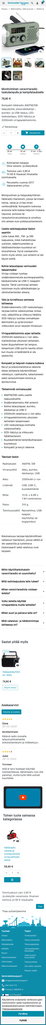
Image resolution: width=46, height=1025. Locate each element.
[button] (32, 3)
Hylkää (23, 1020)
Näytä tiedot (10, 687)
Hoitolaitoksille (7, 944)
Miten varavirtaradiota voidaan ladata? (19, 591)
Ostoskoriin (32, 132)
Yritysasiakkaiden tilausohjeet (32, 949)
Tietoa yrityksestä (32, 940)
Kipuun (4, 953)
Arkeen (4, 935)
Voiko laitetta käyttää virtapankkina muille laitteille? (19, 603)
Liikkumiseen (7, 961)
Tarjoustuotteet (31, 962)
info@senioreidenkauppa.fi (16, 980)
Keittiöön (5, 948)
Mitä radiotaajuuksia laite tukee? (20, 581)
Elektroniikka (7, 940)
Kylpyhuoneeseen (9, 957)
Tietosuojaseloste (32, 944)
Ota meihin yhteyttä (33, 966)
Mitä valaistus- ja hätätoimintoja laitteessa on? (20, 622)
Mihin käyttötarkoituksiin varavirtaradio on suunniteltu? (19, 571)
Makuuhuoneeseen (9, 966)
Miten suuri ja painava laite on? (19, 612)
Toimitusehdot (30, 935)
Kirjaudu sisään (31, 970)
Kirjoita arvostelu (11, 712)
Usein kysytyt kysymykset (30, 956)
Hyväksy (23, 1013)
